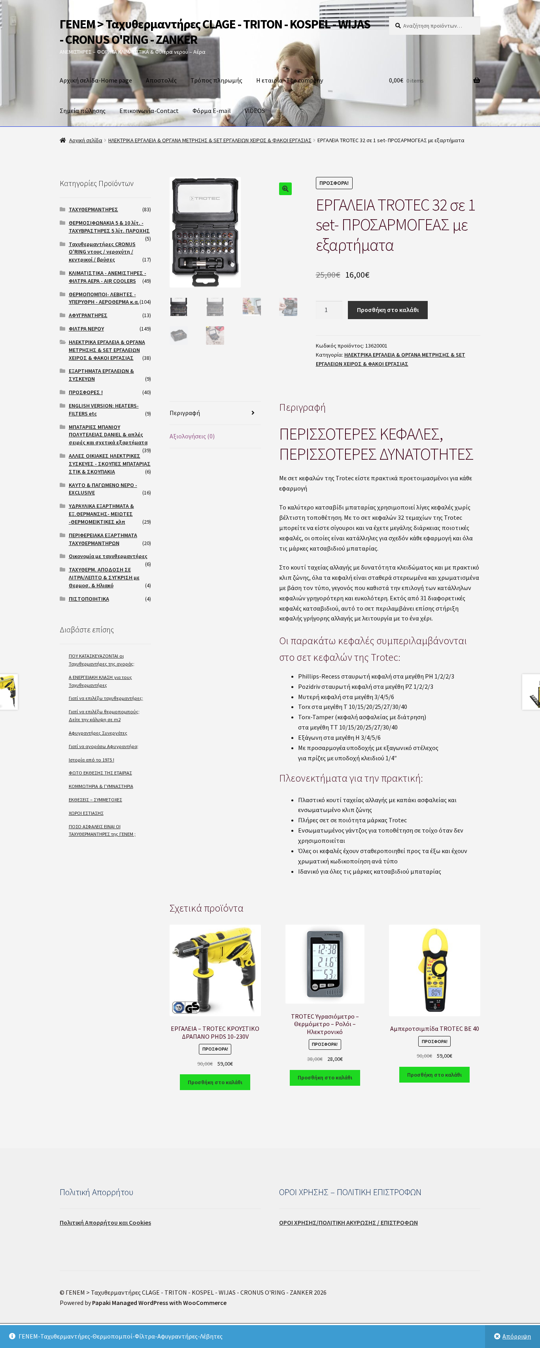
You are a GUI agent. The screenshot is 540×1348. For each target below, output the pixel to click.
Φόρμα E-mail (212, 111)
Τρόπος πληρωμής (216, 80)
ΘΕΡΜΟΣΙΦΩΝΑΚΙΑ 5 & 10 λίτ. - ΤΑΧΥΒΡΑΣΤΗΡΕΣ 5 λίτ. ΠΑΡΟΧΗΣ (109, 226)
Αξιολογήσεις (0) (192, 436)
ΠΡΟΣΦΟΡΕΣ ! (86, 392)
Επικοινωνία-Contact (149, 111)
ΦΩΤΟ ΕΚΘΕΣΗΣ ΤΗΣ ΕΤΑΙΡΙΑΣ (100, 773)
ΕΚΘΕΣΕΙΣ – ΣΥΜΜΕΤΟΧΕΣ (95, 800)
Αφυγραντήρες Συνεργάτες (98, 733)
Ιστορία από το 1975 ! (91, 760)
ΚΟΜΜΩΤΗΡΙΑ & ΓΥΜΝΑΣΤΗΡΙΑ (101, 786)
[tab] (215, 413)
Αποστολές (161, 80)
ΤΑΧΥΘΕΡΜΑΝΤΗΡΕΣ (93, 209)
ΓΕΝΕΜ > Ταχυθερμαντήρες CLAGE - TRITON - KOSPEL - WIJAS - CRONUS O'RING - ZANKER (215, 31)
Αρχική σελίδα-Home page (96, 80)
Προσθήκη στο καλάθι (388, 310)
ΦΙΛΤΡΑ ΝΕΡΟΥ (86, 328)
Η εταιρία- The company (289, 80)
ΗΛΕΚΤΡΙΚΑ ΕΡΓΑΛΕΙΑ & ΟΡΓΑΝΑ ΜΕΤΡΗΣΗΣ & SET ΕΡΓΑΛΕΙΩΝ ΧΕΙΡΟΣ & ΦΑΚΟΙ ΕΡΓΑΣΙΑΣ (210, 140)
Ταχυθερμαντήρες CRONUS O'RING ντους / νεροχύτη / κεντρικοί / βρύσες (102, 252)
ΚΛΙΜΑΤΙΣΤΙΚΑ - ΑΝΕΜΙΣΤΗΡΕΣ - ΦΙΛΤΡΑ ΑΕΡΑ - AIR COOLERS (107, 276)
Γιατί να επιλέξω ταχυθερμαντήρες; (106, 698)
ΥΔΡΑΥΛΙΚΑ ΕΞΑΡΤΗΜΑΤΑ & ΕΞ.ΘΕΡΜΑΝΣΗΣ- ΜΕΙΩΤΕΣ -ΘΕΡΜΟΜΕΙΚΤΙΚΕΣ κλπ (101, 513)
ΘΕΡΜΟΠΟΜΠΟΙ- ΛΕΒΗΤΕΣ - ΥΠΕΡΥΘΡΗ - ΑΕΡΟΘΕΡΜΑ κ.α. (104, 298)
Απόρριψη (516, 1336)
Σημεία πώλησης (83, 111)
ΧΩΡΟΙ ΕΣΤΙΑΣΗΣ (86, 813)
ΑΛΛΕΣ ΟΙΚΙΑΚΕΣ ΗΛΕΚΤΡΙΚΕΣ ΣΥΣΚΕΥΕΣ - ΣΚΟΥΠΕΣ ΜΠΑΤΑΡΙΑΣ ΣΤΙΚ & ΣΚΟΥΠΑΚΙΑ (110, 463)
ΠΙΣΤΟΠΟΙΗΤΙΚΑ (89, 598)
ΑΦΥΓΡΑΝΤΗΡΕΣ (88, 315)
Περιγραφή (185, 413)
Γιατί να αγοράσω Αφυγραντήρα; (103, 746)
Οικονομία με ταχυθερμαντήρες (108, 556)
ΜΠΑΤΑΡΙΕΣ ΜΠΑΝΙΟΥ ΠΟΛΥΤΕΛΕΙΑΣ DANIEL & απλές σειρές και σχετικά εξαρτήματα (108, 434)
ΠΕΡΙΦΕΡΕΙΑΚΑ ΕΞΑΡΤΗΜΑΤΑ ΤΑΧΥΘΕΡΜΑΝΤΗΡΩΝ (103, 539)
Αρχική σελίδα (85, 140)
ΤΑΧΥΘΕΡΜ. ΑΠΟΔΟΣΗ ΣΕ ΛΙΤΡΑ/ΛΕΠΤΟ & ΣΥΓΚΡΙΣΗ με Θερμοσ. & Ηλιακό (104, 577)
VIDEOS (255, 111)
